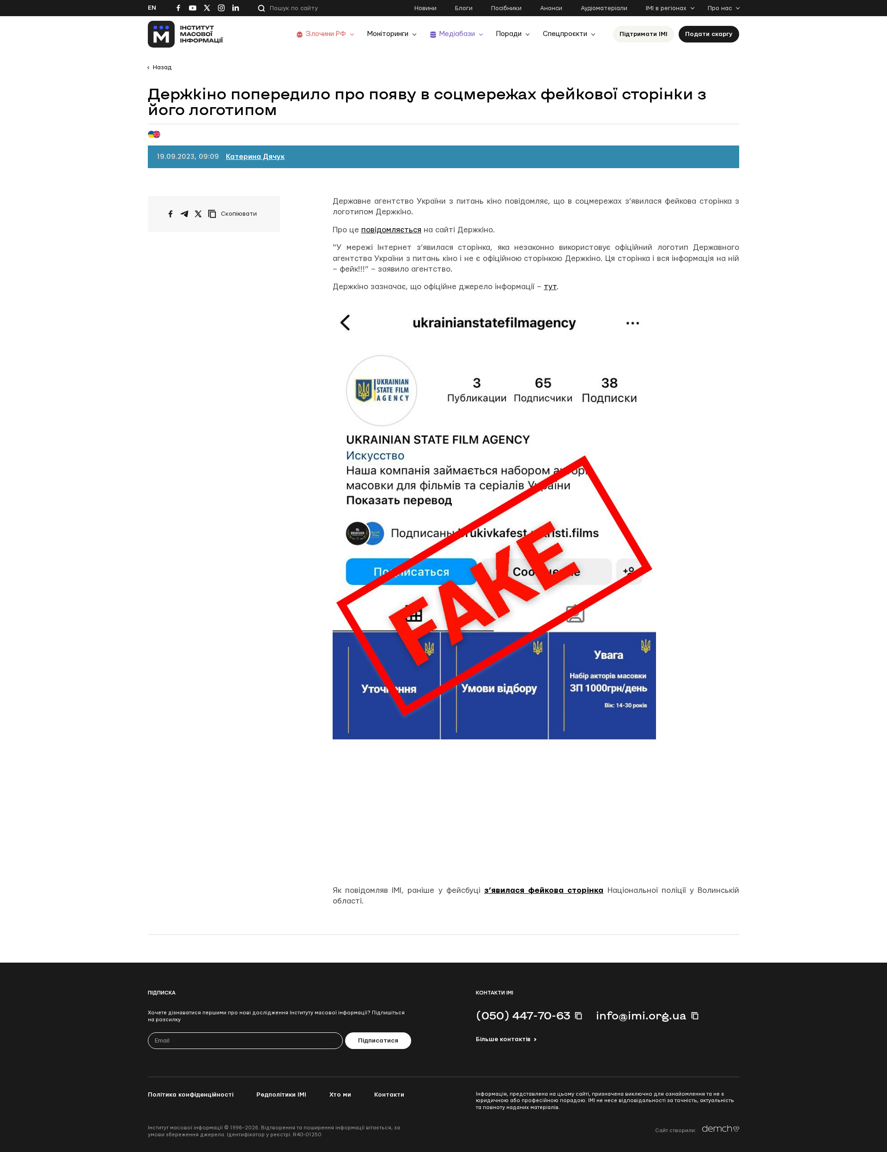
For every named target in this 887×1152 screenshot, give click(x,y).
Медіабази (457, 33)
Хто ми (340, 1094)
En (152, 8)
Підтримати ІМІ (644, 34)
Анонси (551, 8)
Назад (162, 67)
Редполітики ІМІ (281, 1094)
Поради (509, 33)
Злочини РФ (326, 33)
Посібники (506, 8)
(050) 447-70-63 (523, 1015)
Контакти (389, 1094)
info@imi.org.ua (641, 1015)
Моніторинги (387, 33)
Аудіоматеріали (604, 8)
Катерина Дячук (255, 156)
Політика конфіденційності (190, 1094)
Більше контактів (503, 1039)
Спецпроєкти (565, 33)
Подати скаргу (709, 34)
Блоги (464, 8)
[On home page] (185, 34)
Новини (425, 8)
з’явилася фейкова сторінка (543, 890)
